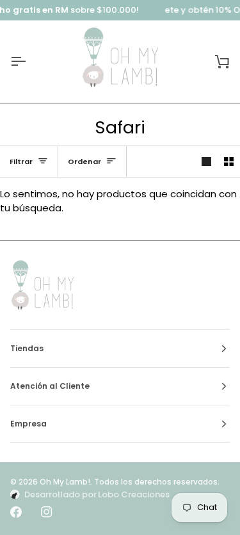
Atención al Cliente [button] (50, 386)
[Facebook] (16, 512)
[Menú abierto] (29, 61)
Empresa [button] (28, 423)
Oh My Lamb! (65, 481)
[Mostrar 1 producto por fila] (206, 161)
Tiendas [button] (27, 348)
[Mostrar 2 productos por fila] (229, 161)
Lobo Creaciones (134, 494)
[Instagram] (46, 512)
